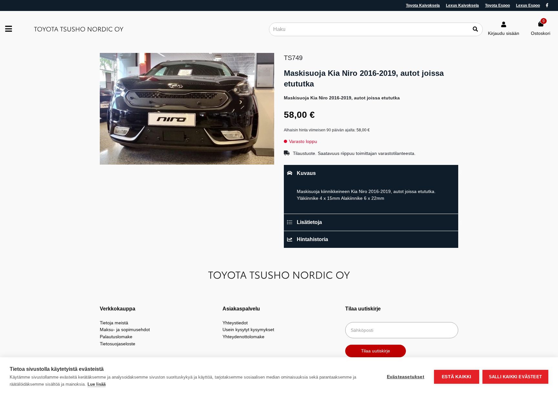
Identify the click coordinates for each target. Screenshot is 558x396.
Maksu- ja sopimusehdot (125, 329)
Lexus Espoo (528, 5)
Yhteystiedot (235, 322)
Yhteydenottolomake (243, 336)
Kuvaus (306, 173)
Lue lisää (97, 384)
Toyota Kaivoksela (423, 5)
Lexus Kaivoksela (462, 5)
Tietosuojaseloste (117, 343)
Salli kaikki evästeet (515, 376)
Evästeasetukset (405, 376)
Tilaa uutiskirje (375, 350)
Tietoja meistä (114, 322)
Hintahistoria (312, 239)
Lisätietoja (309, 222)
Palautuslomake (116, 336)
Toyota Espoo (497, 5)
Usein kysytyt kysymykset (248, 329)
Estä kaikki (456, 376)
